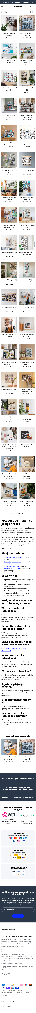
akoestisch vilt (6, 651)
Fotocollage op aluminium (13, 557)
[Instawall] (18, 7)
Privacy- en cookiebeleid (8, 993)
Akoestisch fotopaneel (12, 568)
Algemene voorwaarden (8, 990)
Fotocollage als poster (12, 566)
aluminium (7, 649)
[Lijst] (33, 12)
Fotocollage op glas (11, 564)
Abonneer (18, 916)
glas (19, 649)
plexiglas (14, 649)
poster (24, 649)
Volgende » (20, 513)
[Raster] (31, 12)
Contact (26, 993)
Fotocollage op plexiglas (12, 562)
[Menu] (2, 6)
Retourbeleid (20, 990)
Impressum (4, 995)
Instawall (8, 1006)
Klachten (19, 993)
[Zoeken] (6, 6)
